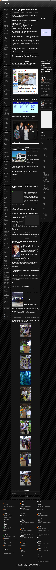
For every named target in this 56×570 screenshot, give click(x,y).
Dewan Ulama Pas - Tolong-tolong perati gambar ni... (6, 175)
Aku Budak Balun (5, 257)
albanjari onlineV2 (5, 144)
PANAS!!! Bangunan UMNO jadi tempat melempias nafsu (24, 149)
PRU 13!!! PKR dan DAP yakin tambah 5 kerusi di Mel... (46, 175)
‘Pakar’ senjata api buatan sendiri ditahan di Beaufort (6, 80)
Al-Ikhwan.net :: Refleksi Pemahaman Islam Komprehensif (6, 215)
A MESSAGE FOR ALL (23, 543)
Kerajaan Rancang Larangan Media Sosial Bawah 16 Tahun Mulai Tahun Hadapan (6, 33)
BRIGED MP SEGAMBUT (7, 550)
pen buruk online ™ (7, 514)
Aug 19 (44, 167)
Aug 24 (44, 161)
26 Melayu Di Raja (23, 545)
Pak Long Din (6, 312)
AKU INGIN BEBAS (23, 515)
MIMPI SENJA (6, 191)
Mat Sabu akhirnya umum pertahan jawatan (6, 193)
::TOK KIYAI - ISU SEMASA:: (25, 529)
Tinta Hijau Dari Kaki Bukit (6, 207)
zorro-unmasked (23, 542)
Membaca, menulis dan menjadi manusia (26, 506)
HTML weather (46, 32)
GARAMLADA (40, 521)
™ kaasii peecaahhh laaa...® (25, 503)
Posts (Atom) (27, 496)
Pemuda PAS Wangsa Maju (8, 527)
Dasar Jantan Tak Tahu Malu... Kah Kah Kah (9, 536)
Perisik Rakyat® (23, 554)
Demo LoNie (6, 152)
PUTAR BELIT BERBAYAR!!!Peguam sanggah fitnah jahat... (46, 184)
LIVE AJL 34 (5, 88)
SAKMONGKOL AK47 (41, 503)
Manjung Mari (6, 173)
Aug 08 (44, 198)
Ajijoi (38, 537)
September (44, 150)
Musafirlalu (5, 66)
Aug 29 (44, 155)
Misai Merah (6, 509)
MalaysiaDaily (6, 260)
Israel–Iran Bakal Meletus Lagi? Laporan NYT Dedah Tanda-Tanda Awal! (6, 40)
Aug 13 (44, 192)
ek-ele (5, 314)
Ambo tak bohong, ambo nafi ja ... (8, 515)
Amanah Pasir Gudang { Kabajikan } (42, 547)
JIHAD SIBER (6, 178)
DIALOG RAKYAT (5, 78)
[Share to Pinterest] (28, 61)
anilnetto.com (6, 9)
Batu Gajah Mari (6, 247)
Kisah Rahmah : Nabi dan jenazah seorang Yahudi (6, 93)
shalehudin (5, 202)
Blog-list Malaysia (23, 521)
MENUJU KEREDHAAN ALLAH (25, 536)
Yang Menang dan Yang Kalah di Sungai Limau (6, 244)
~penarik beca (6, 53)
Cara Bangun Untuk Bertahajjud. (42, 528)
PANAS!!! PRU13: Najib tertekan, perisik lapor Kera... (46, 187)
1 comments (21, 490)
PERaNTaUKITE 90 (40, 509)
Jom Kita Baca (6, 161)
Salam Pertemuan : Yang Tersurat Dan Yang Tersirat (6, 68)
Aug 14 (44, 173)
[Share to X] (26, 61)
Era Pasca (5, 186)
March (44, 213)
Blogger (29, 568)
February (44, 214)
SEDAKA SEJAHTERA (6, 71)
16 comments (22, 147)
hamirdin (5, 525)
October (44, 149)
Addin (22, 555)
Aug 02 (44, 205)
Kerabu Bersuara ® (5, 38)
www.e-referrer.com (46, 133)
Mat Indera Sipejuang (7, 535)
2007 (43, 220)
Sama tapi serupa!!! (6, 528)
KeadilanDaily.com (40, 518)
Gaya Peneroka (6, 101)
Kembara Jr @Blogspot (7, 545)
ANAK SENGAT (40, 556)
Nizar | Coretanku (5, 122)
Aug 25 (44, 160)
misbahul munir (23, 548)
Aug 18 (44, 168)
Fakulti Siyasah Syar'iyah (6, 310)
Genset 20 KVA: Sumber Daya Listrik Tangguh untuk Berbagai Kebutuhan (6, 56)
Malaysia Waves (6, 308)
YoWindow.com (43, 36)
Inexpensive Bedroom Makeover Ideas (6, 204)
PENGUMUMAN (40, 525)
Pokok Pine (22, 527)
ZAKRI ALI (5, 530)
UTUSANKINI (23, 551)
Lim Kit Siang (6, 13)
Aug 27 (44, 157)
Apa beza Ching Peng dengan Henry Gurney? (6, 253)
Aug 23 (44, 162)
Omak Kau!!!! (39, 542)
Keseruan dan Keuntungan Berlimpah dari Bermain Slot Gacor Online (6, 62)
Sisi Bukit (5, 107)
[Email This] (25, 61)
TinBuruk (5, 251)
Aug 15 (44, 172)
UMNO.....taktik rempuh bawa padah (6, 302)
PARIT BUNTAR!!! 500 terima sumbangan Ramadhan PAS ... (46, 190)
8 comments (21, 286)
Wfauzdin (5, 20)
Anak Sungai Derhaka (6, 47)
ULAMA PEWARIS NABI (6, 166)
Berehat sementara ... (6, 523)
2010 (43, 218)
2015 (43, 142)
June (43, 209)
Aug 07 (44, 199)
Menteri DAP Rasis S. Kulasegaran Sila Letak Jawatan (27, 522)
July (43, 208)
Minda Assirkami (23, 508)
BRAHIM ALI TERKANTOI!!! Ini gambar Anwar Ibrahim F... (46, 178)
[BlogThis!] (26, 61)
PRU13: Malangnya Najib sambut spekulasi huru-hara (27, 546)
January (44, 215)
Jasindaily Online (40, 549)
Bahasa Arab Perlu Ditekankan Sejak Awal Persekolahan (6, 98)
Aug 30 (44, 154)
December (44, 147)
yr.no (50, 36)
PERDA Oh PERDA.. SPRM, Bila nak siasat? (6, 188)
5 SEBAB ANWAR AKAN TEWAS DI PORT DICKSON (6, 114)
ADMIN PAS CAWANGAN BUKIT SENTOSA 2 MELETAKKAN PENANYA (6, 169)
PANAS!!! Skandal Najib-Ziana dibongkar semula (45, 86)
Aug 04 (44, 203)
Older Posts (37, 493)
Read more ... (37, 181)
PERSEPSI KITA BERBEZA (6, 277)
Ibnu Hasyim (6, 44)
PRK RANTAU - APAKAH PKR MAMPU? (9, 512)
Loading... (42, 75)
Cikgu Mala (5, 228)
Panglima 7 (39, 527)
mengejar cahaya (6, 538)
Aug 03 (44, 204)
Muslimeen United (5, 266)
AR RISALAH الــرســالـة (7, 517)
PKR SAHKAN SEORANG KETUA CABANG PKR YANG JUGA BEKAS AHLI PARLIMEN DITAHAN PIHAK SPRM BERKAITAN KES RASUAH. (44, 544)
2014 (43, 143)
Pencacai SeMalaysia (5, 148)
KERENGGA (6, 503)
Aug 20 (44, 166)
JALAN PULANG (23, 524)
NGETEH (5, 21)
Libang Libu (22, 518)
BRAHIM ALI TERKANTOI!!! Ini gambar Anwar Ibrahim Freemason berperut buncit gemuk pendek (24, 64)
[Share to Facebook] (27, 61)
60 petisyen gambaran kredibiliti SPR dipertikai (6, 268)
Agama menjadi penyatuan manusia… (6, 163)
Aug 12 (44, 193)
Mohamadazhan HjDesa (7, 553)
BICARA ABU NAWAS (6, 112)
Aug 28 (44, 156)
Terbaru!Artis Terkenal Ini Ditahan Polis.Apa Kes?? (27, 534)
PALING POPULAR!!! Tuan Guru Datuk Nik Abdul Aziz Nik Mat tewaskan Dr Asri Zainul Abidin (45, 92)
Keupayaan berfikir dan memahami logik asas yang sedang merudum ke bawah (6, 26)
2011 (42, 217)
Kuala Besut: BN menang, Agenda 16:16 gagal (6, 262)
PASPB (6, 3)
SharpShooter (6, 132)
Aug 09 (44, 197)
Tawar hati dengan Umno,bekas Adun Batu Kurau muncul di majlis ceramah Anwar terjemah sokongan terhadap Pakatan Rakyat (6, 281)
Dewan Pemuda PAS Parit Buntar (6, 295)
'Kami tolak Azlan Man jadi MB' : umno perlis (6, 124)
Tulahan (5, 91)
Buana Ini (39, 514)
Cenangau (5, 127)
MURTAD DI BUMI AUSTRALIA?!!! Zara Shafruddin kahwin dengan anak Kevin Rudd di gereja (46, 99)
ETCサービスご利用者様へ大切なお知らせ (43, 512)
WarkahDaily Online (6, 31)
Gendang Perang (6, 519)
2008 (43, 219)
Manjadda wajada (5, 224)
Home (26, 493)
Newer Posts (14, 493)
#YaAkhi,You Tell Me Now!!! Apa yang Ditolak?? (6, 109)
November (44, 148)
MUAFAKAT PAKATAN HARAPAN (5, 129)
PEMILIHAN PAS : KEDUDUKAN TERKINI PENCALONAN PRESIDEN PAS (48, 79)
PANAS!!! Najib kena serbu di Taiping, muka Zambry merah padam (48, 103)
